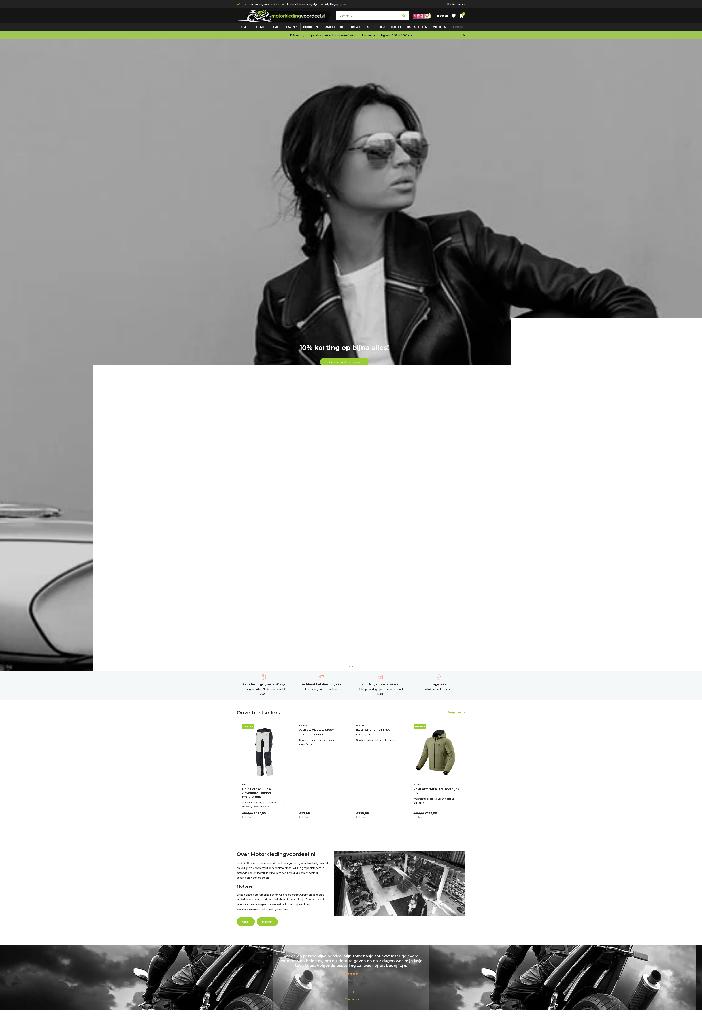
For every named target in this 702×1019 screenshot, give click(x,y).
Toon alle (351, 999)
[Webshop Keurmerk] (422, 15)
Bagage (356, 27)
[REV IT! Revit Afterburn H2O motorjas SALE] (437, 752)
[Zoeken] (403, 16)
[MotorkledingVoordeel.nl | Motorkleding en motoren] (284, 15)
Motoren (439, 27)
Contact (458, 27)
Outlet (396, 27)
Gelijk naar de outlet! (344, 366)
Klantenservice (456, 4)
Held (244, 784)
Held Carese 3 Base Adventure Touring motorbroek (257, 793)
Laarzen (292, 27)
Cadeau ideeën (417, 27)
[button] (349, 666)
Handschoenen (335, 27)
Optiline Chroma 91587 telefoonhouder (316, 732)
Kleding (258, 27)
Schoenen (310, 27)
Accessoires (376, 27)
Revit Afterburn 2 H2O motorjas (373, 732)
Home (243, 27)
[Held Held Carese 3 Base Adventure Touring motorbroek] (265, 752)
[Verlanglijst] (454, 16)
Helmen (275, 27)
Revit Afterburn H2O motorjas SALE (436, 791)
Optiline (303, 725)
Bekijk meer (455, 712)
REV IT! (360, 725)
